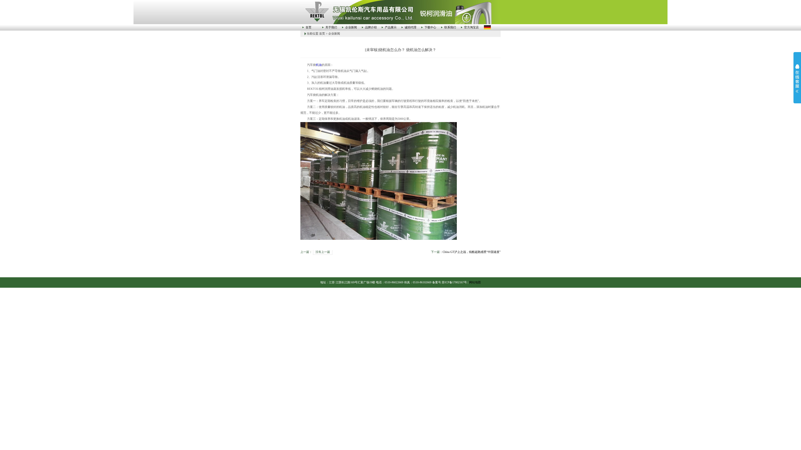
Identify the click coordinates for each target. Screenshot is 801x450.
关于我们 (331, 27)
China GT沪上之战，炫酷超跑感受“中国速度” (472, 252)
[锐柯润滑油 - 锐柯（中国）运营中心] (400, 11)
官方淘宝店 (471, 27)
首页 (308, 27)
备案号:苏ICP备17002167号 (449, 282)
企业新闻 (351, 27)
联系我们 (450, 27)
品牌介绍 (371, 27)
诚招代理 (410, 27)
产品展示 (391, 27)
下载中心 (430, 27)
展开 (797, 78)
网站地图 (475, 282)
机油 (319, 64)
